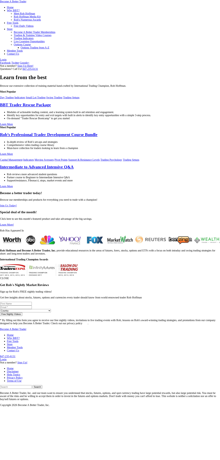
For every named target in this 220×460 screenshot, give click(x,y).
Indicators (19, 97)
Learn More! (7, 224)
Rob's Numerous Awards (27, 19)
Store (10, 29)
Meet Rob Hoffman (24, 13)
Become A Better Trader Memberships (34, 32)
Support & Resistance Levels (84, 159)
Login (3, 59)
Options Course (22, 44)
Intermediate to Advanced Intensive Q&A (37, 167)
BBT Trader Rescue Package (25, 105)
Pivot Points (61, 159)
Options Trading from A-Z (35, 47)
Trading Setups (71, 97)
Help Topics (13, 374)
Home (10, 7)
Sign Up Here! (25, 65)
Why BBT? (13, 10)
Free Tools (12, 22)
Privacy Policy (15, 377)
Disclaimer (13, 371)
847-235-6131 (30, 68)
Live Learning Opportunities (29, 41)
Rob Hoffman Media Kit (27, 16)
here (85, 323)
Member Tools (15, 50)
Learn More (6, 124)
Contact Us (13, 53)
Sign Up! (22, 362)
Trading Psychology (111, 159)
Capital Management (11, 159)
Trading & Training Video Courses (32, 35)
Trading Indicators (24, 38)
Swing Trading (54, 97)
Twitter (15, 62)
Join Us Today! (8, 205)
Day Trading (7, 97)
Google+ (24, 62)
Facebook (5, 62)
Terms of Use (14, 380)
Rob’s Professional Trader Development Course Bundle (48, 134)
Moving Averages (44, 159)
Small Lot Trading (36, 97)
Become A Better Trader (13, 1)
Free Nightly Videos (11, 314)
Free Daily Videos (24, 25)
